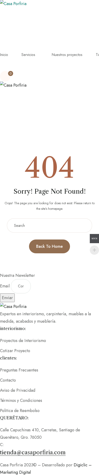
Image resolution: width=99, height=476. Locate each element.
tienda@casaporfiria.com (33, 452)
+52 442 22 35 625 (22, 445)
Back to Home (49, 246)
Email (5, 286)
